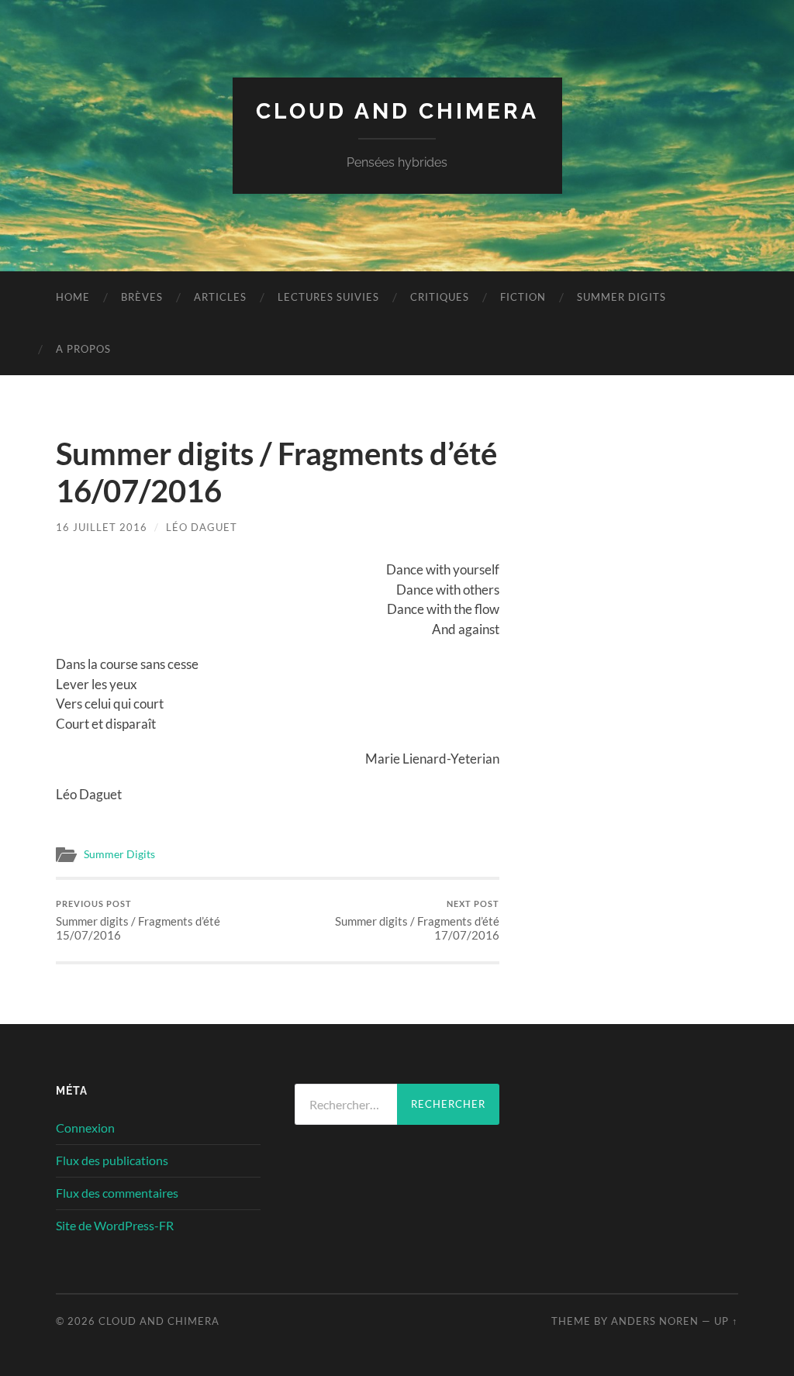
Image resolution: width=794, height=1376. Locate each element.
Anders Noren (655, 1321)
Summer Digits (621, 297)
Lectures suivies (328, 297)
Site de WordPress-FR (115, 1225)
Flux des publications (112, 1160)
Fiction (523, 297)
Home (73, 297)
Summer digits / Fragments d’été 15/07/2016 (138, 920)
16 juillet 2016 (101, 527)
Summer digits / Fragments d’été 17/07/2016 (417, 920)
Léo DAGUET (201, 527)
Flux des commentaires (117, 1192)
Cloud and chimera (397, 111)
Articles (220, 297)
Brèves (142, 297)
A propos (83, 349)
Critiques (439, 297)
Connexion (85, 1127)
